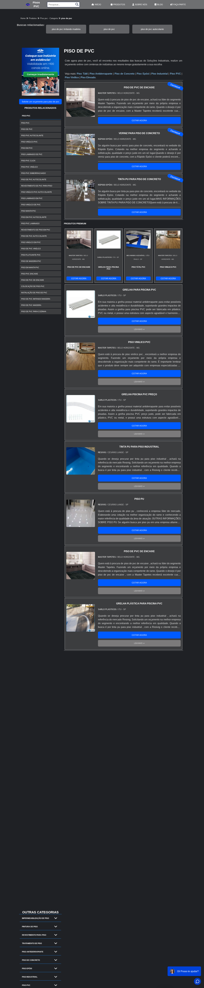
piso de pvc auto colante (34, 236)
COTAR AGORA (139, 120)
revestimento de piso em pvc (35, 230)
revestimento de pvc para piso (36, 186)
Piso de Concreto (31, 960)
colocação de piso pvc (33, 286)
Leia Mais (138, 329)
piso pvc (25, 123)
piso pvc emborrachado (33, 173)
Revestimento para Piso (34, 935)
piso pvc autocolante (32, 136)
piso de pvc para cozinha (33, 311)
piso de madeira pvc (31, 261)
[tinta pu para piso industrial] (80, 472)
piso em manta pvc (30, 267)
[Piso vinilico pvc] (80, 368)
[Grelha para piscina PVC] (80, 316)
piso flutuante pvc (31, 255)
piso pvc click (28, 161)
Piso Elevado (88, 77)
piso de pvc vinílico (31, 249)
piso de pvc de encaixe (32, 280)
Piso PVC (26, 116)
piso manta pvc (28, 211)
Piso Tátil (82, 73)
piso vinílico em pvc (31, 242)
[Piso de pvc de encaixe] (80, 577)
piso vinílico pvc (29, 142)
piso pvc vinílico (29, 167)
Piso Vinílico (72, 77)
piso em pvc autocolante (33, 217)
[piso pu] (80, 525)
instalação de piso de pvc (34, 293)
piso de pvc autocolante (152, 29)
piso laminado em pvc (32, 198)
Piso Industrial (29, 977)
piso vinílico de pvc (31, 205)
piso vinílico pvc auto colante (36, 192)
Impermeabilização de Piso (35, 918)
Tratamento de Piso (32, 943)
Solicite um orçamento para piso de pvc (40, 101)
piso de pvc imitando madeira (66, 29)
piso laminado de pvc (31, 154)
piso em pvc (27, 148)
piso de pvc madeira (31, 305)
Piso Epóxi (27, 969)
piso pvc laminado (30, 223)
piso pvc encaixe (29, 274)
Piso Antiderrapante (32, 952)
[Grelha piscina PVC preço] (80, 420)
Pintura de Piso (30, 927)
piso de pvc (109, 29)
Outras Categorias (40, 912)
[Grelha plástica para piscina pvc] (80, 629)
